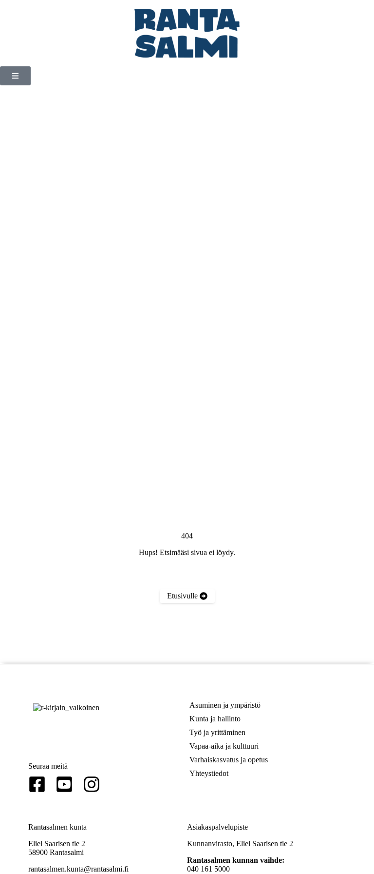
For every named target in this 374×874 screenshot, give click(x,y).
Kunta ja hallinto (215, 719)
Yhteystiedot (208, 773)
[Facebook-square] (37, 784)
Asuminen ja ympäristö (225, 705)
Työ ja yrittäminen (217, 732)
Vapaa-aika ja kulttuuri (224, 746)
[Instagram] (91, 784)
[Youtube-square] (64, 784)
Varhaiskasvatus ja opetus (228, 759)
